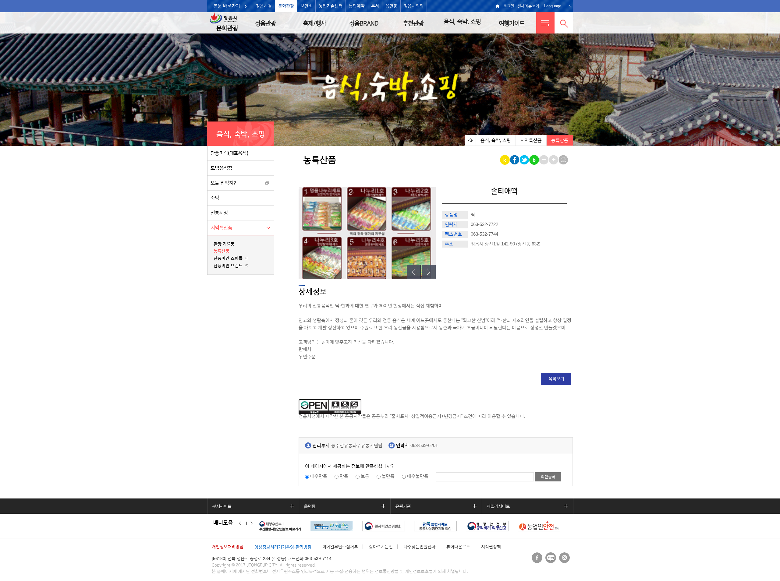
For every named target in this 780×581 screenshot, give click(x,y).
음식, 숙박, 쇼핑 (462, 21)
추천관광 (413, 23)
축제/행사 (314, 23)
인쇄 (563, 160)
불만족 (388, 476)
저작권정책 (491, 546)
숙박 (215, 198)
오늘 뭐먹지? (223, 183)
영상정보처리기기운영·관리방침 (282, 547)
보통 (365, 476)
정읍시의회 (414, 6)
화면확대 (554, 160)
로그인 (508, 6)
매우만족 (318, 476)
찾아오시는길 (381, 546)
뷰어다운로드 (458, 546)
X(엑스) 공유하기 (524, 160)
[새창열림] (293, 526)
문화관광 (286, 6)
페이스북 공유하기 (515, 160)
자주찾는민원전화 (419, 546)
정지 (245, 523)
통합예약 (357, 6)
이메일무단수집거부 (340, 546)
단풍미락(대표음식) (229, 153)
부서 (375, 6)
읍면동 (391, 6)
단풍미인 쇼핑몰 (228, 258)
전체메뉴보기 (528, 6)
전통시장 (219, 213)
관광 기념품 (224, 244)
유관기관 (402, 506)
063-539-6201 (424, 445)
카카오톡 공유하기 (505, 160)
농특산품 (221, 251)
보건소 (306, 6)
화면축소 (544, 160)
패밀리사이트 (498, 506)
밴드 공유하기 (534, 160)
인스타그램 (564, 557)
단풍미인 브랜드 (228, 265)
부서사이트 (221, 506)
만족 (344, 476)
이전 (240, 523)
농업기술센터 (330, 6)
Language (552, 6)
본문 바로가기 (226, 6)
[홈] (470, 140)
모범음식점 (221, 168)
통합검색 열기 (564, 22)
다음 (251, 523)
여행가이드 (512, 23)
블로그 (550, 557)
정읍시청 (264, 6)
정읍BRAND (363, 23)
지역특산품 (221, 228)
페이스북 (537, 557)
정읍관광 (265, 23)
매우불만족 (417, 476)
